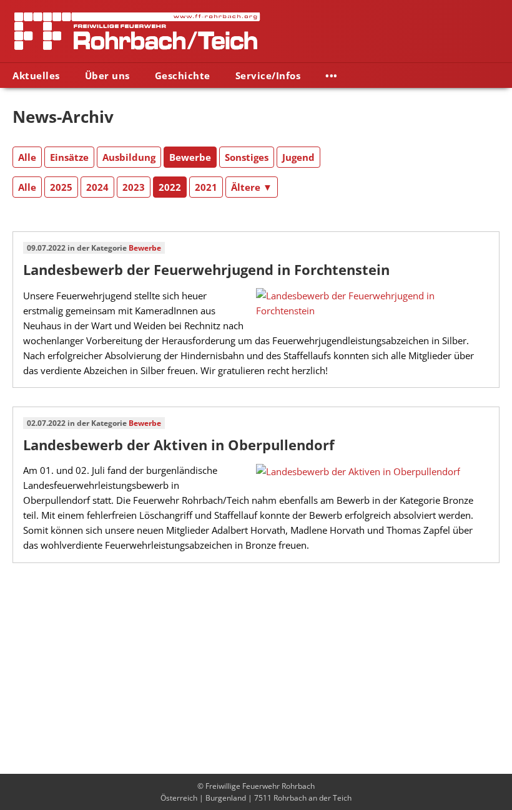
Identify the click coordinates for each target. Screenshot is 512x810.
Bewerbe (145, 248)
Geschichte (182, 75)
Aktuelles (36, 75)
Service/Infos (268, 75)
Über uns (107, 75)
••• (331, 75)
